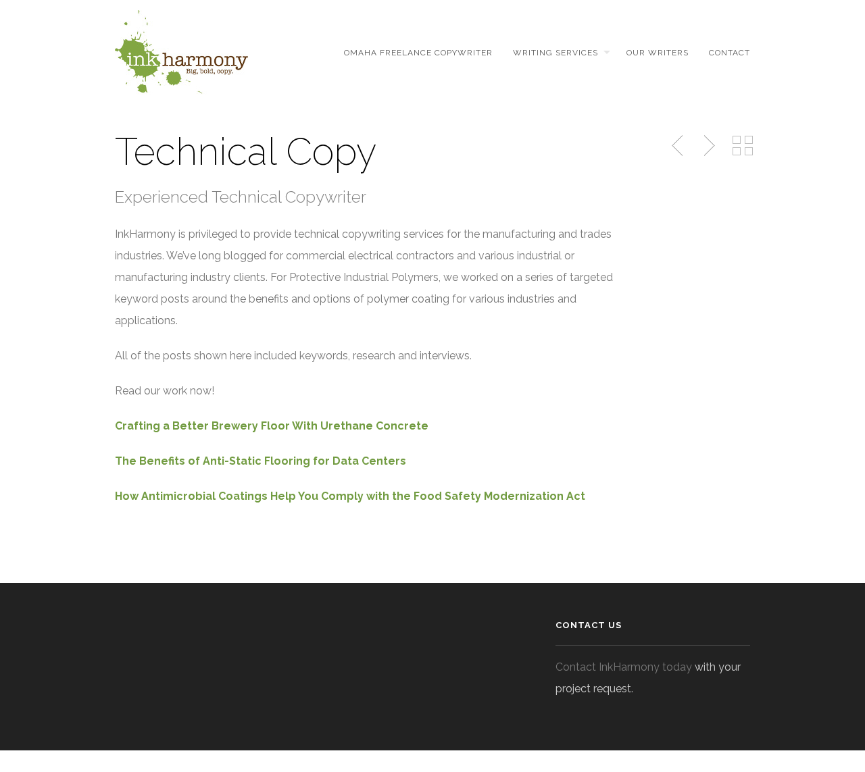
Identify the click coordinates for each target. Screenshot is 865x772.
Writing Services (555, 52)
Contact (729, 52)
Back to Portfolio (742, 146)
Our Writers (657, 52)
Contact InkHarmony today (623, 667)
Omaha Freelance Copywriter (418, 52)
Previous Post (678, 146)
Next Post (707, 146)
